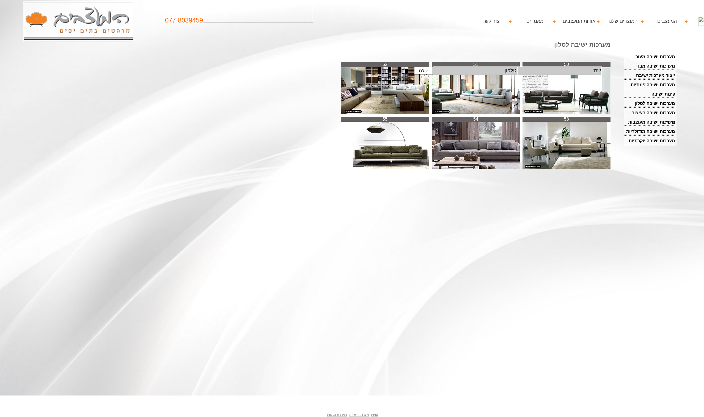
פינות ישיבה (663, 94)
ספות (374, 415)
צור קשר (491, 21)
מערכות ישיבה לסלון (655, 103)
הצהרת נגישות (337, 415)
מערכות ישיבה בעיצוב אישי (653, 114)
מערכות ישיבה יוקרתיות (652, 140)
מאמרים (534, 21)
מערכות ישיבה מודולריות (650, 131)
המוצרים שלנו (623, 21)
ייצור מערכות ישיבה (655, 75)
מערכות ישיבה (359, 415)
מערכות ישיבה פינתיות (653, 84)
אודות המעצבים (579, 21)
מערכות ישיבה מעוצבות (651, 122)
